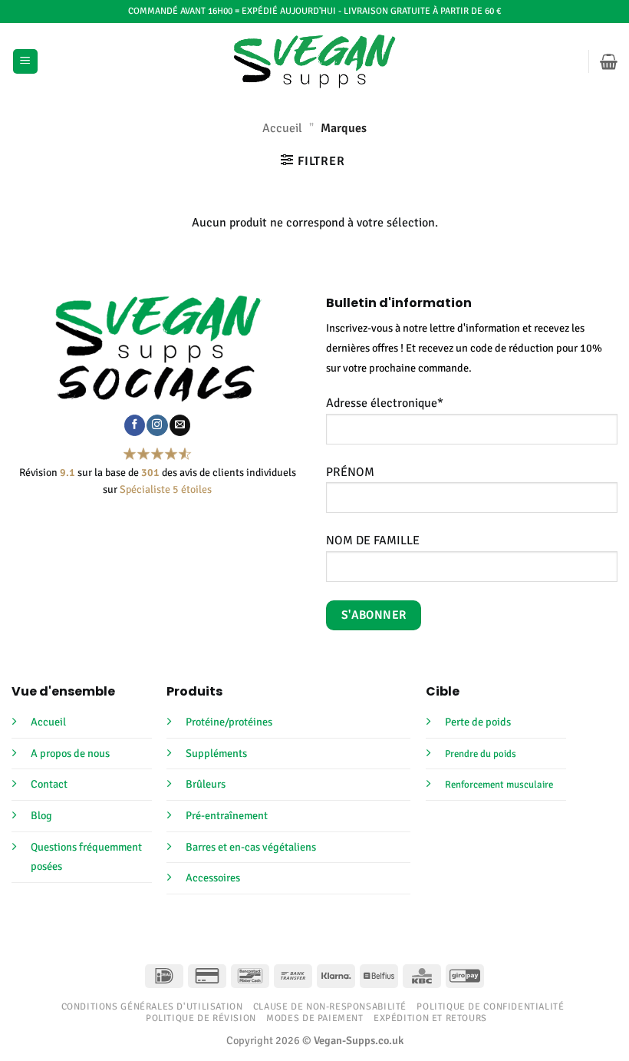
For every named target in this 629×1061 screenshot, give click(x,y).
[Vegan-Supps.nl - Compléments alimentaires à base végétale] (315, 61)
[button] (25, 61)
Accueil (282, 128)
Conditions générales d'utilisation (152, 1006)
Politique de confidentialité (490, 1006)
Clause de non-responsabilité (330, 1006)
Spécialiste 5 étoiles (166, 489)
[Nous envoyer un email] (180, 425)
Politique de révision (201, 1018)
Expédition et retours (430, 1018)
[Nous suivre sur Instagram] (157, 425)
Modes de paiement (314, 1018)
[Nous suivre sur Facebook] (134, 425)
